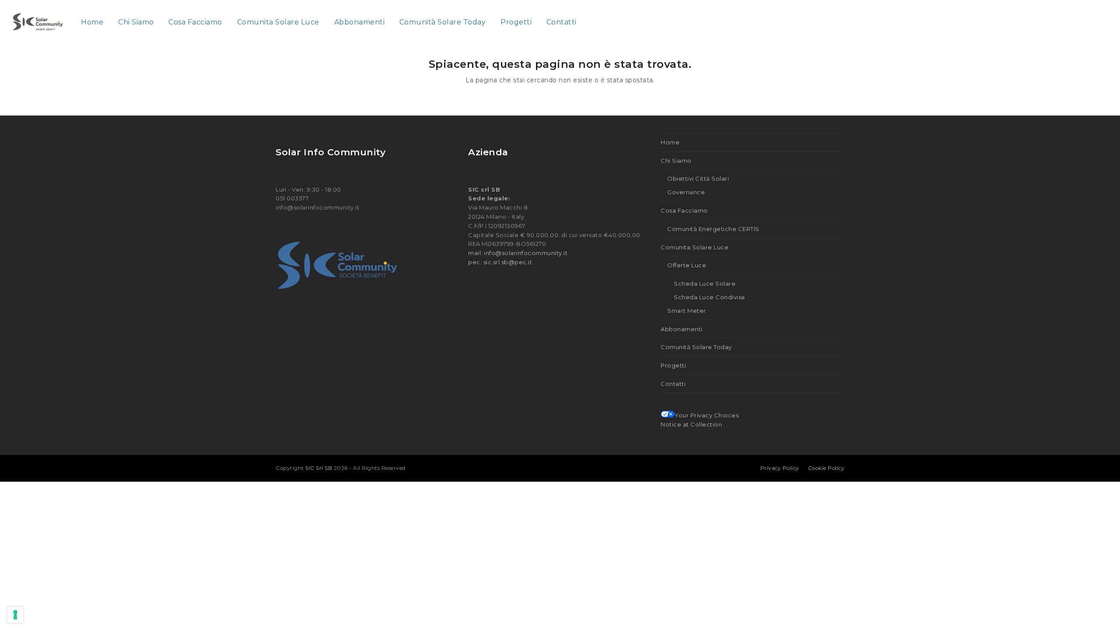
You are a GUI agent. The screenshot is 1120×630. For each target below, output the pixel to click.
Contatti (673, 383)
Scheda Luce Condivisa (709, 297)
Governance (686, 192)
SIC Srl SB (319, 468)
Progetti (673, 365)
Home (670, 142)
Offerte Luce (686, 265)
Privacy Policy (779, 468)
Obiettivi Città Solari (698, 178)
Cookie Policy (826, 468)
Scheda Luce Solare (704, 283)
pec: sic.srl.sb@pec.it (500, 262)
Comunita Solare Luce (694, 247)
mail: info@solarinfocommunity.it (517, 252)
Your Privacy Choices (706, 415)
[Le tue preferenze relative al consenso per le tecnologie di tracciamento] (15, 614)
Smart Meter (686, 310)
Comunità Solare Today (696, 346)
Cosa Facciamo (684, 210)
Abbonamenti (682, 329)
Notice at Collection (691, 424)
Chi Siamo (676, 160)
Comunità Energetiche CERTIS (713, 228)
